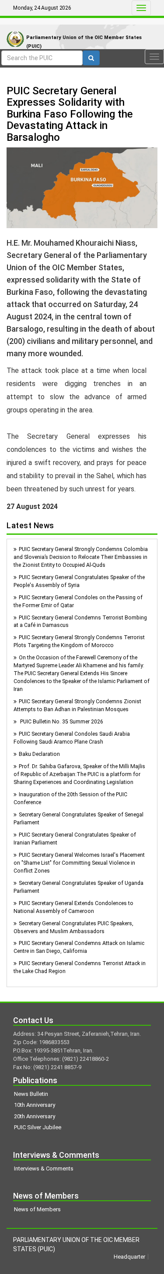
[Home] (13, 30)
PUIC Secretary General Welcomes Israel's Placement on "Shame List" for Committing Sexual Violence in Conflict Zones (79, 863)
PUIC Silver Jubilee (37, 1127)
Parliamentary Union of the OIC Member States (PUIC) (84, 42)
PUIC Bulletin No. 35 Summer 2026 (61, 722)
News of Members (37, 1209)
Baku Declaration (39, 754)
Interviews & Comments (43, 1168)
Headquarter (129, 1257)
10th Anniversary (34, 1105)
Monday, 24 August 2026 (42, 8)
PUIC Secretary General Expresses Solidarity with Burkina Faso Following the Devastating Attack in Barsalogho (70, 114)
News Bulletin (31, 1094)
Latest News (30, 525)
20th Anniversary (34, 1116)
